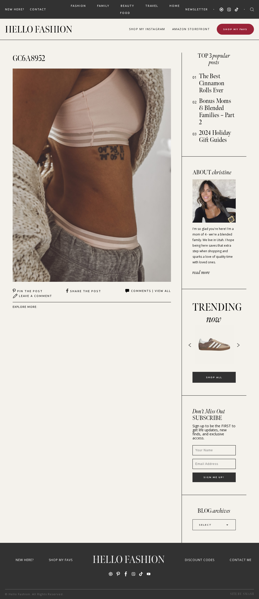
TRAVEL (151, 5)
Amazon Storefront (191, 29)
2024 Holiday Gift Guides (215, 136)
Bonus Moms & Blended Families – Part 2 (216, 111)
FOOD (125, 12)
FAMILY (103, 5)
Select (205, 524)
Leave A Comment (35, 295)
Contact (38, 9)
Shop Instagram (147, 29)
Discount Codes (199, 560)
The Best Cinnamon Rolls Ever (211, 83)
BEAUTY (127, 5)
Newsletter (196, 9)
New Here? (14, 9)
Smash (248, 594)
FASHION (78, 5)
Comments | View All (151, 290)
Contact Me (240, 560)
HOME (174, 5)
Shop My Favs (235, 29)
